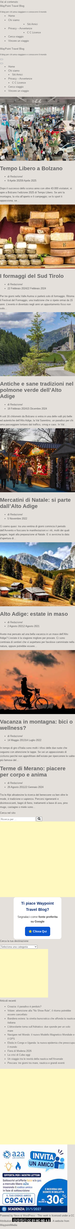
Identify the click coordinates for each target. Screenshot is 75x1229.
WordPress (29, 1215)
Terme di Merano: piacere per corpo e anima (33, 771)
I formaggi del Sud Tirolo (32, 276)
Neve (17, 1215)
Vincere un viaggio (18, 40)
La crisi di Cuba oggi (19, 1054)
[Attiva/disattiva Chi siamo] (67, 71)
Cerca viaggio (15, 36)
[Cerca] (39, 819)
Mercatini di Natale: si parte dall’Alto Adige (35, 503)
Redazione (16, 176)
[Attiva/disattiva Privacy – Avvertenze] (67, 78)
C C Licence (34, 32)
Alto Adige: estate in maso (34, 614)
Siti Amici (32, 24)
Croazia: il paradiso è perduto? (24, 1006)
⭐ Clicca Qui (37, 931)
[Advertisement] (37, 859)
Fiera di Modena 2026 (20, 1050)
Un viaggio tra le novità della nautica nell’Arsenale (35, 1058)
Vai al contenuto (9, 1)
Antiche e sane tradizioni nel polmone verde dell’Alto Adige (36, 390)
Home (11, 15)
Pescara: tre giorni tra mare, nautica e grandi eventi (36, 1062)
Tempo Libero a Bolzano (31, 168)
